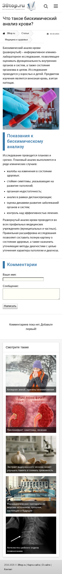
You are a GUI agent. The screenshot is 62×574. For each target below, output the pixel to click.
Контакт (8, 569)
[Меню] (56, 6)
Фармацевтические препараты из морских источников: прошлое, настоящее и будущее (26, 507)
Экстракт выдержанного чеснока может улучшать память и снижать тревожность (30, 469)
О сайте (46, 565)
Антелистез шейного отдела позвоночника (23, 549)
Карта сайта (34, 565)
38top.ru (22, 565)
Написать (10, 306)
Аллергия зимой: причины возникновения (30, 389)
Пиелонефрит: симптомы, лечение (27, 430)
